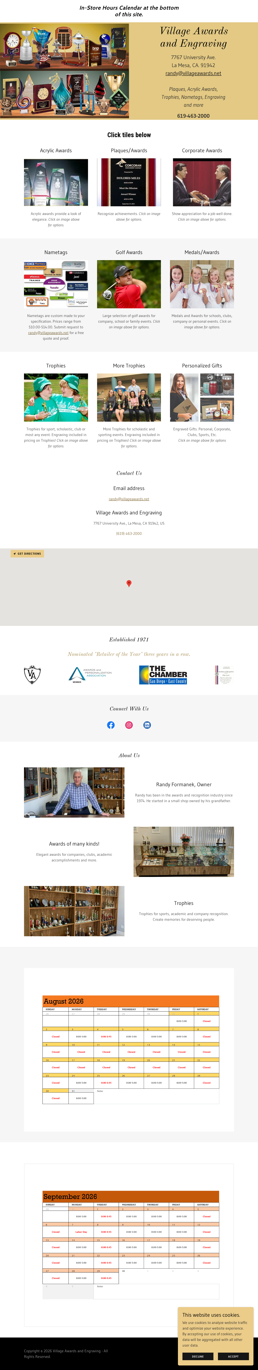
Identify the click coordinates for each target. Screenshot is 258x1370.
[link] (129, 15)
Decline (198, 1356)
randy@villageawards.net (193, 73)
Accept (233, 1356)
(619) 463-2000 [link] (129, 533)
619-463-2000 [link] (193, 116)
